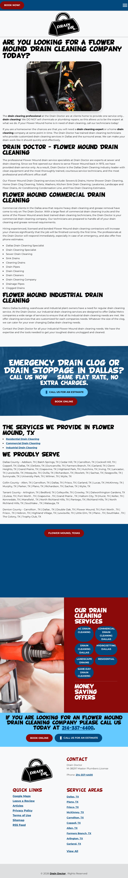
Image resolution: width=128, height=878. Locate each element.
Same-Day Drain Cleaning (84, 672)
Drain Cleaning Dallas (84, 649)
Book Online (64, 401)
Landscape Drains (84, 661)
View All (72, 851)
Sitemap (18, 820)
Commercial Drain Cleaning (23, 443)
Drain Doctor (58, 873)
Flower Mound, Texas (64, 533)
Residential (106, 659)
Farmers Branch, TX (79, 833)
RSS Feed (19, 825)
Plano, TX (72, 801)
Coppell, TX (74, 822)
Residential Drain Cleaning (22, 439)
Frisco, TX (73, 807)
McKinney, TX (75, 812)
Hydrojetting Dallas (106, 647)
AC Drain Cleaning (84, 630)
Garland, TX (74, 843)
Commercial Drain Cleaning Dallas (106, 634)
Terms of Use (22, 815)
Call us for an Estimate (66, 392)
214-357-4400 (78, 728)
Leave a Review (24, 801)
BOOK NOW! (12, 5)
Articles (18, 805)
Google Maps (22, 796)
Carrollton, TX (75, 817)
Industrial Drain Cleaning (21, 447)
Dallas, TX (73, 796)
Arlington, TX (75, 838)
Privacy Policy (22, 810)
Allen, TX (72, 828)
